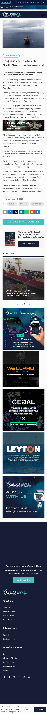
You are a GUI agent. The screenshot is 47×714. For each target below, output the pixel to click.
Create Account (9, 639)
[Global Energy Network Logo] (12, 14)
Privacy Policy (8, 616)
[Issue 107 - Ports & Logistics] (10, 239)
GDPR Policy (7, 620)
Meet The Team (9, 612)
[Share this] (10, 212)
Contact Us (7, 670)
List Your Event (8, 662)
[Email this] (5, 212)
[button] (44, 14)
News (5, 654)
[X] (24, 677)
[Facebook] (5, 677)
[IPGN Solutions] (23, 9)
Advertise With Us (10, 658)
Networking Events (10, 666)
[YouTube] (14, 677)
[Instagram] (19, 677)
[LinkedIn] (9, 677)
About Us (6, 608)
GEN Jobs (6, 635)
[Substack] (29, 677)
